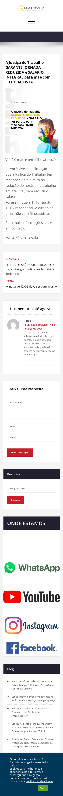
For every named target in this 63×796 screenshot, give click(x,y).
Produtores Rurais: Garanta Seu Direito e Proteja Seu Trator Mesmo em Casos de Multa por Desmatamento (33, 743)
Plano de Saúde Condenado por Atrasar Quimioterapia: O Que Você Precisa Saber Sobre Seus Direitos (33, 685)
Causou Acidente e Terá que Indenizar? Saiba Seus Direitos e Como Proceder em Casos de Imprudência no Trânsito (33, 727)
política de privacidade (39, 781)
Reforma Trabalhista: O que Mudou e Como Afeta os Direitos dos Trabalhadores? (31, 712)
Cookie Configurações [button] (23, 788)
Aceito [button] (43, 788)
